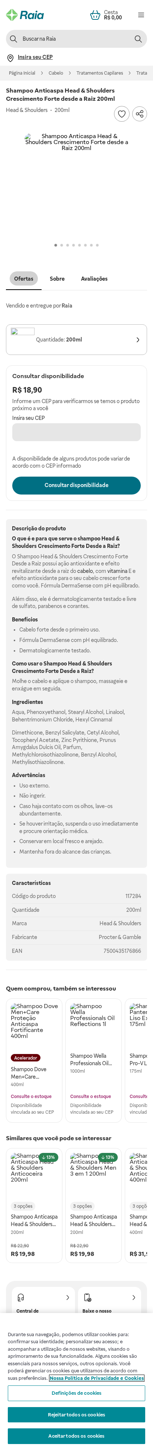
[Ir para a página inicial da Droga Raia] (25, 15)
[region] (76, 1381)
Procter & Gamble (120, 937)
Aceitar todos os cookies (76, 1436)
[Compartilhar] (139, 113)
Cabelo (56, 73)
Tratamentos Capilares (99, 73)
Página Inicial (22, 73)
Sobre (57, 279)
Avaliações (94, 279)
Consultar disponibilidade (76, 485)
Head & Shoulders (120, 923)
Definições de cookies (77, 1393)
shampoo (89, 539)
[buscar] (138, 38)
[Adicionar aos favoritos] (121, 113)
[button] (76, 185)
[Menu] (141, 15)
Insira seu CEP (28, 418)
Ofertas (23, 279)
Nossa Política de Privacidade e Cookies (97, 1378)
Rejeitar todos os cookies (76, 1415)
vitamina (117, 571)
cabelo (85, 571)
